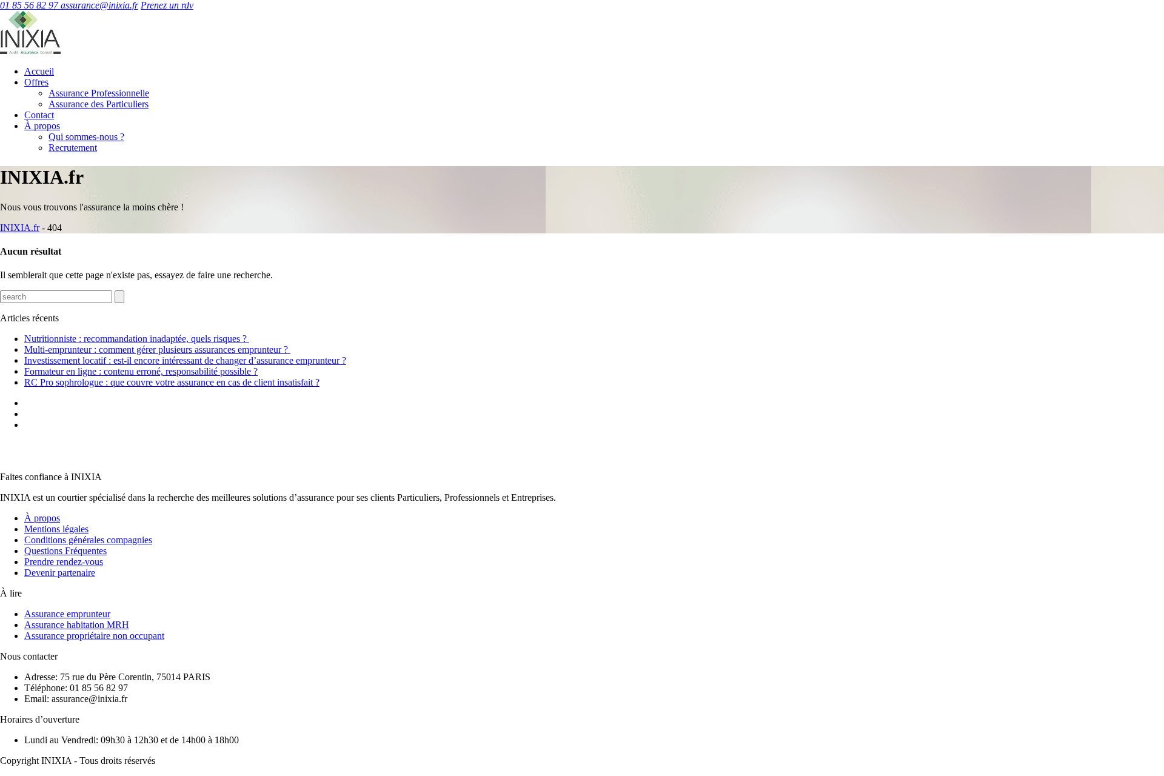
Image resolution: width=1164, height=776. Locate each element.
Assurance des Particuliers (98, 104)
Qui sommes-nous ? (86, 137)
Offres (36, 82)
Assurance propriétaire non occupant (94, 635)
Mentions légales (56, 529)
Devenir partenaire (59, 572)
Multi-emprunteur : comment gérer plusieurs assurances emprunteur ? (157, 349)
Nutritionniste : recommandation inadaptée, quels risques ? (136, 338)
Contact (39, 115)
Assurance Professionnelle (98, 93)
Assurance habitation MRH (76, 625)
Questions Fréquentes (65, 551)
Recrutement (72, 147)
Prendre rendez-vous (63, 562)
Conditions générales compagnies (88, 540)
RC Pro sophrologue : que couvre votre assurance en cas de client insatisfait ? (171, 382)
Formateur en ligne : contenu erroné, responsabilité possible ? (141, 371)
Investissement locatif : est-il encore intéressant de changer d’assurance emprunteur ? (185, 360)
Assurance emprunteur (67, 614)
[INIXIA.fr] (30, 50)
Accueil (39, 71)
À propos (42, 126)
